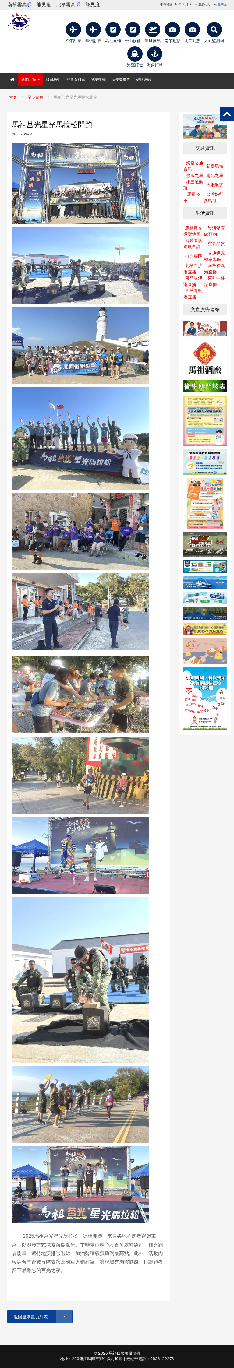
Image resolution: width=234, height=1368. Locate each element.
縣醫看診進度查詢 (192, 243)
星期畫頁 (35, 97)
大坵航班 (214, 185)
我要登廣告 (121, 79)
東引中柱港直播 (214, 281)
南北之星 (214, 175)
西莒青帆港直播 (192, 293)
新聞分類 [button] (29, 79)
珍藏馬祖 (53, 79)
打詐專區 (193, 256)
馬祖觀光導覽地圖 (192, 231)
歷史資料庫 (76, 79)
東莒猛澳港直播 (192, 281)
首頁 (13, 97)
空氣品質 (216, 244)
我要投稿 (98, 79)
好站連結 (143, 79)
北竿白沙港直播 (192, 268)
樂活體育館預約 (214, 231)
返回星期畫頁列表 (31, 1317)
